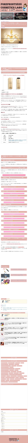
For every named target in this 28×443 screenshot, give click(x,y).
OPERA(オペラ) (2, 377)
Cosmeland (21, 140)
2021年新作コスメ (9, 46)
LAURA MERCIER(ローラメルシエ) (4, 374)
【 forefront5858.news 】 (8, 248)
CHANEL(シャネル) (17, 364)
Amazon (10, 140)
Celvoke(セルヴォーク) (11, 364)
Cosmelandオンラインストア (14, 231)
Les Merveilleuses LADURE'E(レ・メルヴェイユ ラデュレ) (15, 374)
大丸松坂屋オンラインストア (14, 202)
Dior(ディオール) (11, 367)
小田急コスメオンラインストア (14, 193)
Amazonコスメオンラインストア (14, 227)
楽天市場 (13, 140)
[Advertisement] (14, 62)
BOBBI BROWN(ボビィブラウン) (4, 364)
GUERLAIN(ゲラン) (19, 371)
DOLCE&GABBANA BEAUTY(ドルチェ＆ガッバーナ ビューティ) (7, 368)
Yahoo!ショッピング (16, 140)
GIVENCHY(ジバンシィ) (13, 371)
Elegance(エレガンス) (17, 368)
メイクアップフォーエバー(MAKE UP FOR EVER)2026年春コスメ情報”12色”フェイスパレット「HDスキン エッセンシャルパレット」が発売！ (18, 281)
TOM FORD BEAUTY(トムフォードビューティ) (14, 380)
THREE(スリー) (7, 380)
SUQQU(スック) (3, 380)
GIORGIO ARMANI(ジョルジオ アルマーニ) (5, 371)
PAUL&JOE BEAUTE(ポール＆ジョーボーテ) (10, 377)
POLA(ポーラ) (17, 377)
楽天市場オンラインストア (14, 218)
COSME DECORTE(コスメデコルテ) (5, 367)
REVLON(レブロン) (22, 377)
